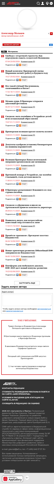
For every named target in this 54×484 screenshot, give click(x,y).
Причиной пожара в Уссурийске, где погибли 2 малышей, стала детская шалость (28, 175)
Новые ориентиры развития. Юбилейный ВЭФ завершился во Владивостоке (29, 251)
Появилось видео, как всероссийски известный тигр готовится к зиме (23, 221)
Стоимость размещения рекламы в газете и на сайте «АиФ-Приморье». (26, 393)
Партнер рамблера (24, 472)
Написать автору (11, 45)
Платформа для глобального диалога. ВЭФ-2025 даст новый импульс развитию (26, 266)
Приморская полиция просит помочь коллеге (28, 131)
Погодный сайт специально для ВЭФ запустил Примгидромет (27, 357)
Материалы (13, 51)
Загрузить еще (27, 283)
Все (4, 51)
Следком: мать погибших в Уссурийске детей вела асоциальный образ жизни (28, 117)
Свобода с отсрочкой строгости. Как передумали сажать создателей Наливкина (27, 56)
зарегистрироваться (14, 311)
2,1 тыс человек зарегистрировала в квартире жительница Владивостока (27, 367)
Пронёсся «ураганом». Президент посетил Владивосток (26, 236)
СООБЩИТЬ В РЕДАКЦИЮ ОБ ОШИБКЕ (21, 403)
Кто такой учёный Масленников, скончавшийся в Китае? (22, 87)
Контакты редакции (13, 388)
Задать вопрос (8, 292)
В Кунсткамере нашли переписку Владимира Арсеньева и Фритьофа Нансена (27, 337)
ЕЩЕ (24, 65)
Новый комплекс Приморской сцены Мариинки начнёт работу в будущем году (26, 72)
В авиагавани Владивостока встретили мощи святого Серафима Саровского (27, 347)
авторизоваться (44, 309)
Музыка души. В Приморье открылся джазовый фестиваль (24, 102)
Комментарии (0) (28, 61)
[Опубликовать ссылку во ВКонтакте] (17, 65)
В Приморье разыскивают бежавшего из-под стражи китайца (28, 190)
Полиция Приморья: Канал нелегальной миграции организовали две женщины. (25, 160)
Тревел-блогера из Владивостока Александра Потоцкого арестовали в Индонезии (27, 327)
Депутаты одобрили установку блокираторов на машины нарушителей (28, 145)
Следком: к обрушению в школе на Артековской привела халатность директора (28, 206)
